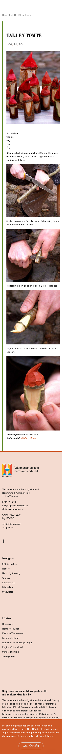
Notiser (5, 568)
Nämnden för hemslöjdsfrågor (17, 642)
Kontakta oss (8, 582)
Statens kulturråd (10, 651)
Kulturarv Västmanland (13, 633)
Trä (21, 44)
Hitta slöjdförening (11, 573)
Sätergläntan (9, 656)
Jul (15, 44)
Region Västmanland (12, 647)
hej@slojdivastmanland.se (15, 505)
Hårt (9, 44)
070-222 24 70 (9, 502)
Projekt (12, 15)
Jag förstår (31, 745)
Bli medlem (7, 587)
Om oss (6, 578)
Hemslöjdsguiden (10, 628)
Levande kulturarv (11, 638)
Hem (4, 15)
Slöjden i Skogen (29, 438)
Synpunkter (7, 591)
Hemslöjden (8, 624)
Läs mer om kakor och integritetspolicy (35, 736)
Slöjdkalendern (9, 564)
